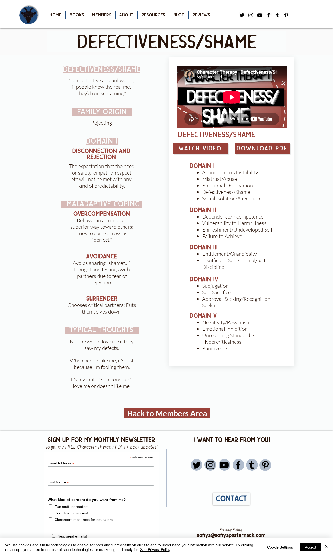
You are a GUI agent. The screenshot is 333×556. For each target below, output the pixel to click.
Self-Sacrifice (216, 292)
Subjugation (215, 286)
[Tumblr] (277, 15)
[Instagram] (210, 465)
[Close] (327, 547)
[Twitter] (196, 465)
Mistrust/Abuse (219, 179)
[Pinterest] (286, 15)
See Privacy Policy (155, 549)
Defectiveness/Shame (226, 192)
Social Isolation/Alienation (231, 198)
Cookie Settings (280, 547)
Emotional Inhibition (225, 328)
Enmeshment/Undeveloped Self (237, 229)
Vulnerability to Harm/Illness (234, 223)
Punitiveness (216, 348)
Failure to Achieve (222, 236)
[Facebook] (268, 15)
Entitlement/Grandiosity (229, 254)
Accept (310, 547)
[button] (77, 15)
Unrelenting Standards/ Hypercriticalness (228, 338)
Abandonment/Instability (230, 172)
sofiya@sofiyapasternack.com (231, 535)
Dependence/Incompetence (233, 216)
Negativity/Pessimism (226, 322)
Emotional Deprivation (227, 185)
